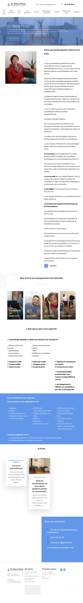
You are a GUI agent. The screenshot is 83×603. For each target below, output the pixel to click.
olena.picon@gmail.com (48, 4)
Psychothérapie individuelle (32, 576)
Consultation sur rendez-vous (60, 547)
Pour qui (19, 12)
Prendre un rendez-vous (48, 574)
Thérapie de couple (30, 581)
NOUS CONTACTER (14, 38)
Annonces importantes (39, 477)
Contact (56, 12)
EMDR (26, 574)
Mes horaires (45, 578)
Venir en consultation (47, 572)
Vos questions (27, 12)
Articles (36, 12)
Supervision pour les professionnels (30, 579)
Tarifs (43, 576)
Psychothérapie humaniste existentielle (16, 461)
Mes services (11, 12)
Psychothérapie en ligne (31, 572)
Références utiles (66, 12)
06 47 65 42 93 (69, 4)
